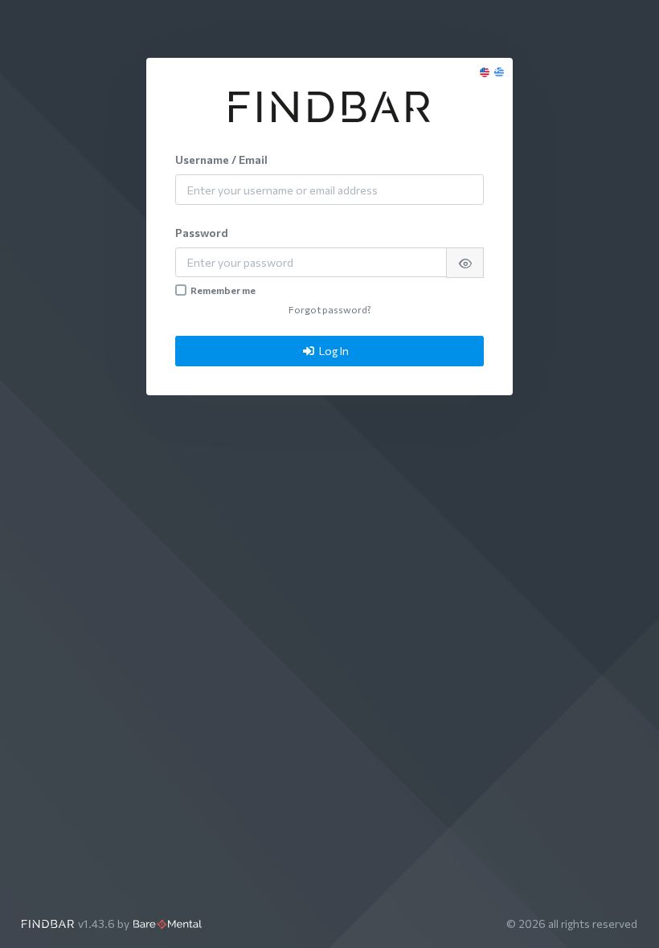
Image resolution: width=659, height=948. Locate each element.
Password (201, 232)
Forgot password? (330, 309)
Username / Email (221, 159)
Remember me (223, 290)
